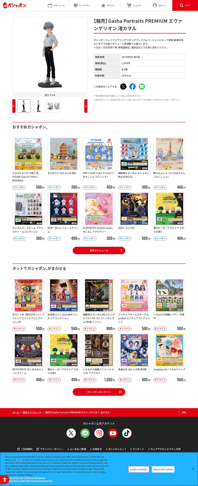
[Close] (193, 468)
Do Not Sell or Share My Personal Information (29, 480)
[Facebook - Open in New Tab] (132, 86)
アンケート (138, 449)
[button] (13, 106)
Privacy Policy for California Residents (25, 477)
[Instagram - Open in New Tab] (99, 433)
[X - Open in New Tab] (123, 86)
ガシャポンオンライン (99, 391)
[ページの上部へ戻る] (184, 412)
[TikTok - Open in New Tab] (126, 433)
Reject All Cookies (163, 469)
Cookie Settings (138, 469)
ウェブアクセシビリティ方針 (166, 449)
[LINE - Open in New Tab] (142, 86)
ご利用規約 (26, 449)
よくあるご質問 (78, 449)
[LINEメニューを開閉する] (85, 433)
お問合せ (97, 449)
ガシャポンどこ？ (117, 449)
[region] (99, 469)
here (19, 459)
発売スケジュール (99, 250)
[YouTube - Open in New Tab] (113, 433)
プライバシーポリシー (51, 449)
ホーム (15, 412)
